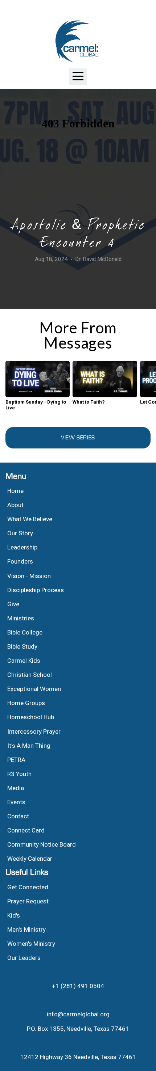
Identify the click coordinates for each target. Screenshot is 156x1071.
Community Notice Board (41, 844)
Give (13, 604)
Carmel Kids (23, 660)
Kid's (13, 915)
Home (15, 490)
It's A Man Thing (28, 745)
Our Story (20, 533)
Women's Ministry (31, 943)
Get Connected (27, 887)
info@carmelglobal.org (78, 1014)
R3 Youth (19, 773)
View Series (78, 437)
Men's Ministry (26, 929)
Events (16, 802)
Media (15, 788)
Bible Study (22, 646)
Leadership (22, 547)
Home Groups (26, 703)
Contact (18, 816)
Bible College (24, 632)
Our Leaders (24, 957)
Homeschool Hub (30, 717)
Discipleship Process (35, 590)
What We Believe (30, 519)
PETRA (16, 759)
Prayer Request (28, 901)
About (15, 505)
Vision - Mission (29, 575)
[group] (37, 388)
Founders (20, 561)
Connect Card (26, 830)
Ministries (20, 618)
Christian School (29, 674)
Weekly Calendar (29, 858)
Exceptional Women (34, 688)
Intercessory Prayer (34, 731)
